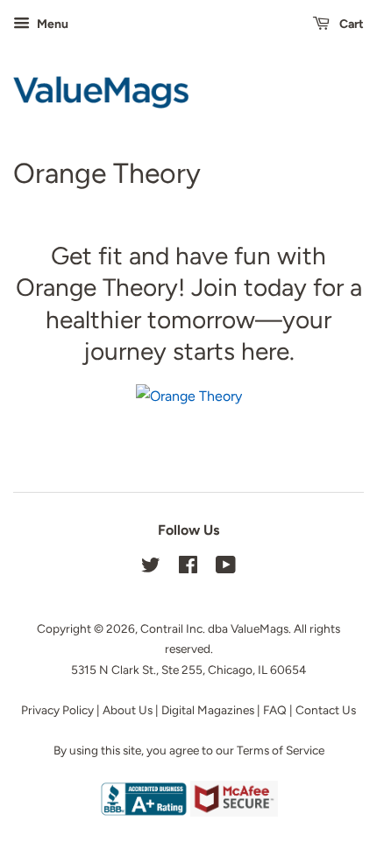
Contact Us (325, 710)
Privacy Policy (57, 710)
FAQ (275, 710)
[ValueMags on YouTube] (226, 568)
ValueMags (259, 628)
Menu (51, 24)
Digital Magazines (207, 710)
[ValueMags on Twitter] (150, 568)
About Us (128, 710)
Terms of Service (280, 750)
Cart (350, 24)
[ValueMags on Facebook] (188, 568)
